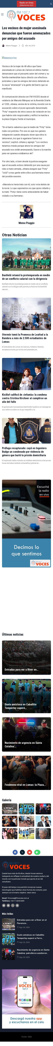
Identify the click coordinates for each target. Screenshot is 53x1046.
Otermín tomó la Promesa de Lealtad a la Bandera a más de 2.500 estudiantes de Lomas (25, 338)
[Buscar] (51, 4)
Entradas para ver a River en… (21, 669)
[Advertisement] (26, 597)
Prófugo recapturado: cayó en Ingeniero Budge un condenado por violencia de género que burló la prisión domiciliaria (24, 451)
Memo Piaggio (11, 46)
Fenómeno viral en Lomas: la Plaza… (25, 784)
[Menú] (2, 14)
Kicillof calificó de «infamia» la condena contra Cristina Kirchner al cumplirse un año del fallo (24, 398)
